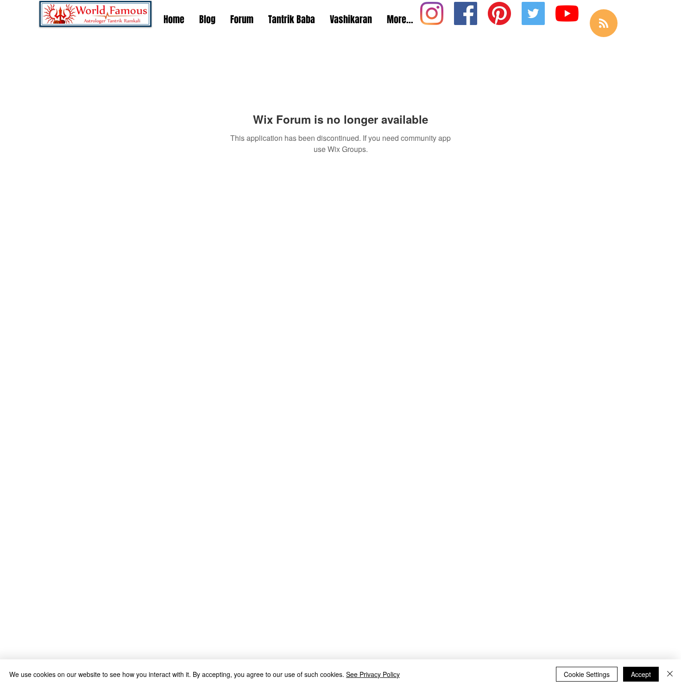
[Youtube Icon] (567, 13)
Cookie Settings (587, 674)
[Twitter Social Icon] (533, 13)
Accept (641, 674)
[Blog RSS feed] (604, 23)
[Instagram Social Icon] (431, 13)
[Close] (669, 674)
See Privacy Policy (373, 674)
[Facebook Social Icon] (465, 13)
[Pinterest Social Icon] (499, 13)
